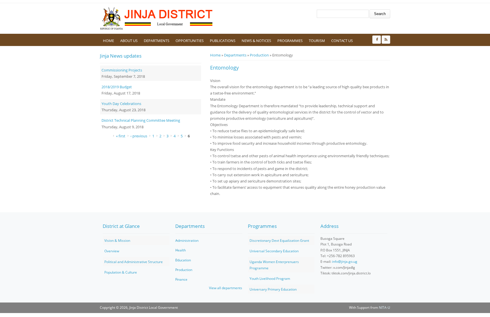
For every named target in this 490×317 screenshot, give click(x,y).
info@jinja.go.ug (344, 261)
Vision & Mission (117, 240)
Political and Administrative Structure (133, 261)
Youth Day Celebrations (121, 103)
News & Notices (256, 40)
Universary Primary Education (273, 289)
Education (183, 260)
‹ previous (138, 135)
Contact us (342, 40)
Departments (156, 40)
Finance (181, 279)
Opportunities (190, 40)
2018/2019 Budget (117, 86)
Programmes (290, 40)
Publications (222, 40)
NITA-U (384, 307)
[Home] (156, 18)
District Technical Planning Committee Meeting (141, 120)
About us (129, 40)
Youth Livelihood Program (270, 278)
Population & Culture (120, 272)
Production (259, 55)
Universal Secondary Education (274, 251)
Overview (111, 251)
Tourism (317, 40)
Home (108, 40)
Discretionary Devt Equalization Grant (279, 240)
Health (180, 250)
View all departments (225, 287)
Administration (186, 240)
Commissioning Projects (122, 70)
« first (120, 135)
